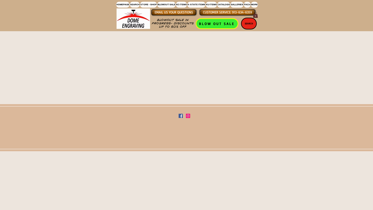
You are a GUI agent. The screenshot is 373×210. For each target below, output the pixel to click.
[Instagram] (188, 116)
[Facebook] (181, 116)
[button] (148, 5)
